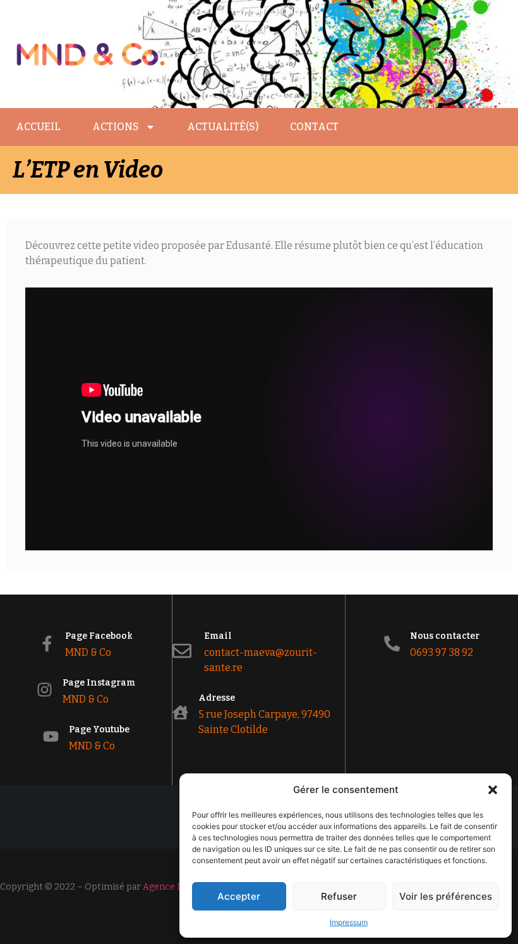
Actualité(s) (222, 127)
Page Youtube (99, 729)
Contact (314, 127)
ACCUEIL (38, 127)
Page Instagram (99, 682)
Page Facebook (99, 636)
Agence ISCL (169, 886)
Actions (115, 127)
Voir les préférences (445, 896)
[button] (492, 790)
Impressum (349, 922)
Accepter (238, 896)
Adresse (216, 698)
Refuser (339, 896)
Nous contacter (444, 636)
